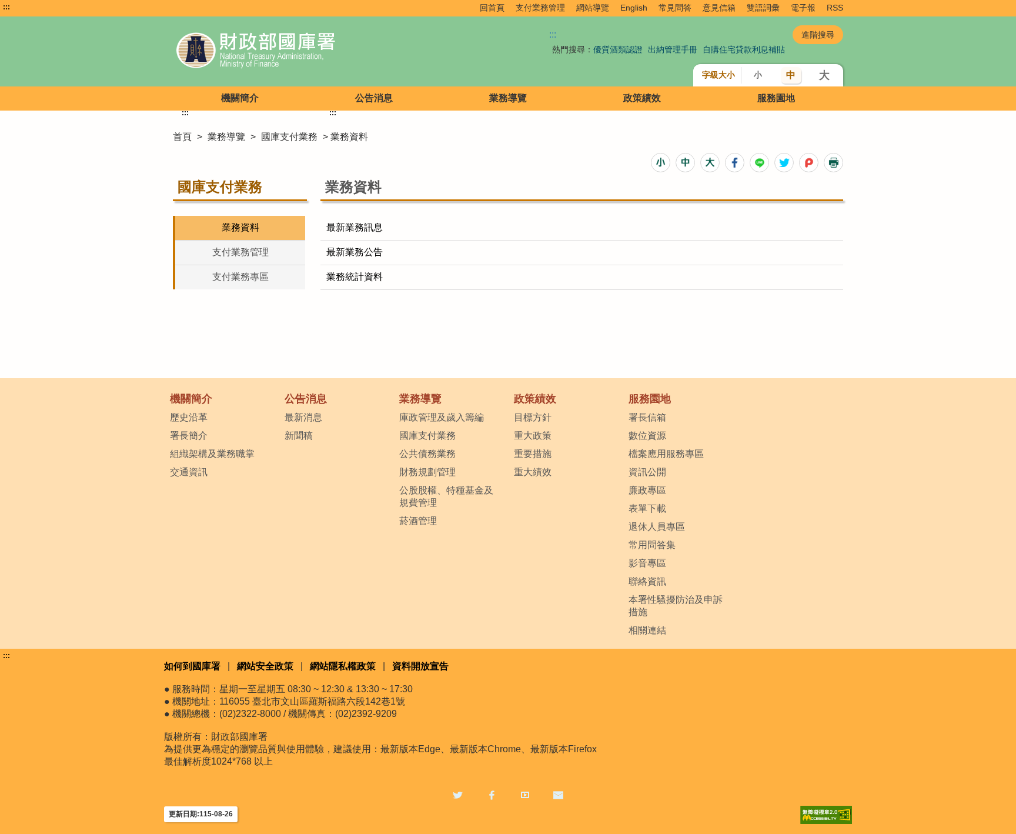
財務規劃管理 (427, 472)
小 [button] (758, 74)
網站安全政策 (265, 666)
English (633, 7)
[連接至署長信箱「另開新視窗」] (558, 794)
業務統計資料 (354, 277)
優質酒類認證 (618, 49)
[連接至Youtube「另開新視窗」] (525, 794)
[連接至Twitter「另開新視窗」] (458, 794)
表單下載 (647, 508)
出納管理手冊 (672, 49)
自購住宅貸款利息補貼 (744, 49)
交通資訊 (189, 472)
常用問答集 (652, 545)
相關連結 (647, 630)
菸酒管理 (418, 521)
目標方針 (533, 417)
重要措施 (533, 454)
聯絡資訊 (647, 581)
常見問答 (675, 7)
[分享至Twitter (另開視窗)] (784, 162)
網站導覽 (592, 7)
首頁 (182, 137)
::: (6, 7)
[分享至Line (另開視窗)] (759, 162)
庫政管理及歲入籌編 (441, 417)
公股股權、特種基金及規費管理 (446, 496)
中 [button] (791, 75)
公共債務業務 (427, 454)
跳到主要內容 (31, 7)
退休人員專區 (657, 527)
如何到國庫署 (192, 666)
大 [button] (824, 75)
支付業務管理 (540, 7)
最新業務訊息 (354, 227)
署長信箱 (647, 417)
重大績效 (533, 472)
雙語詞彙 (763, 7)
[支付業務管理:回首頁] (307, 51)
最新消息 (303, 417)
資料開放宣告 (420, 666)
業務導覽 (508, 98)
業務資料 (240, 227)
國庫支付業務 (289, 137)
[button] (660, 162)
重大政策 (533, 436)
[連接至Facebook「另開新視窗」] (491, 794)
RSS (835, 7)
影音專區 (647, 563)
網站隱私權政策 (343, 666)
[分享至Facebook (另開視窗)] (734, 162)
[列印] (833, 162)
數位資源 (647, 436)
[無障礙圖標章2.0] (826, 815)
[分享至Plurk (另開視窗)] (808, 162)
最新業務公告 (354, 252)
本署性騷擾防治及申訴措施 (676, 606)
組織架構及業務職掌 (212, 454)
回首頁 (492, 7)
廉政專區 (647, 490)
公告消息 (374, 98)
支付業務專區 (240, 277)
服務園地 (776, 98)
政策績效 (642, 98)
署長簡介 (189, 436)
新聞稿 (299, 436)
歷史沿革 (189, 417)
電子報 (803, 7)
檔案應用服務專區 (666, 454)
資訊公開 (647, 472)
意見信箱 (719, 7)
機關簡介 (240, 98)
